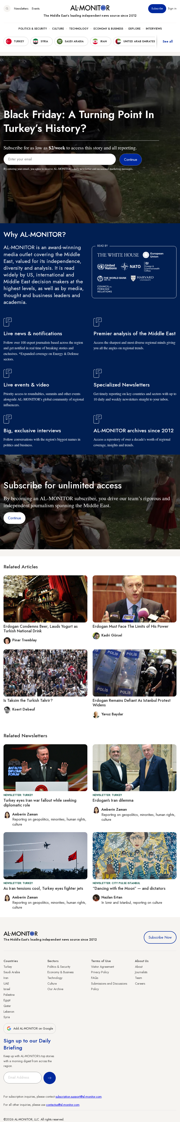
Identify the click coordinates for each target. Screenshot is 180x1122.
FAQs (94, 978)
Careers (140, 983)
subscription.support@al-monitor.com (79, 1096)
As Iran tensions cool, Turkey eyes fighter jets (43, 888)
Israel (7, 989)
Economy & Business (108, 28)
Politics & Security (32, 28)
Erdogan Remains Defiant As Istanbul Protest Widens (132, 703)
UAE (6, 983)
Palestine (9, 995)
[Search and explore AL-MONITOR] (7, 8)
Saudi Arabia (12, 972)
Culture (58, 28)
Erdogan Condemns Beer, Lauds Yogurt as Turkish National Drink (41, 629)
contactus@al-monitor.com (62, 1105)
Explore (134, 28)
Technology (78, 28)
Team (138, 978)
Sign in (172, 9)
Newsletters (21, 8)
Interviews (154, 28)
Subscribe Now (160, 937)
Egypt (7, 1000)
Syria (7, 1017)
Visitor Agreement (102, 966)
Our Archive (55, 989)
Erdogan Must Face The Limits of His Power (131, 626)
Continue (14, 518)
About (138, 966)
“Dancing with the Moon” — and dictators (129, 888)
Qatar (7, 1006)
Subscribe (157, 9)
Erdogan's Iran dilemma (113, 800)
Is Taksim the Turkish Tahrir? (28, 700)
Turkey (8, 966)
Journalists (141, 972)
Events (36, 8)
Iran (6, 978)
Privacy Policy (100, 972)
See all (168, 41)
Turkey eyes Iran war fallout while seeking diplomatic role (40, 803)
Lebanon (9, 1011)
